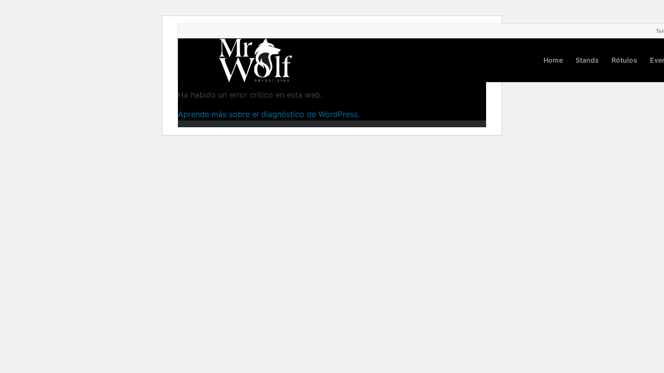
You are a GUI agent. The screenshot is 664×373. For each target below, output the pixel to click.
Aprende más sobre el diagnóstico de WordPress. (269, 114)
